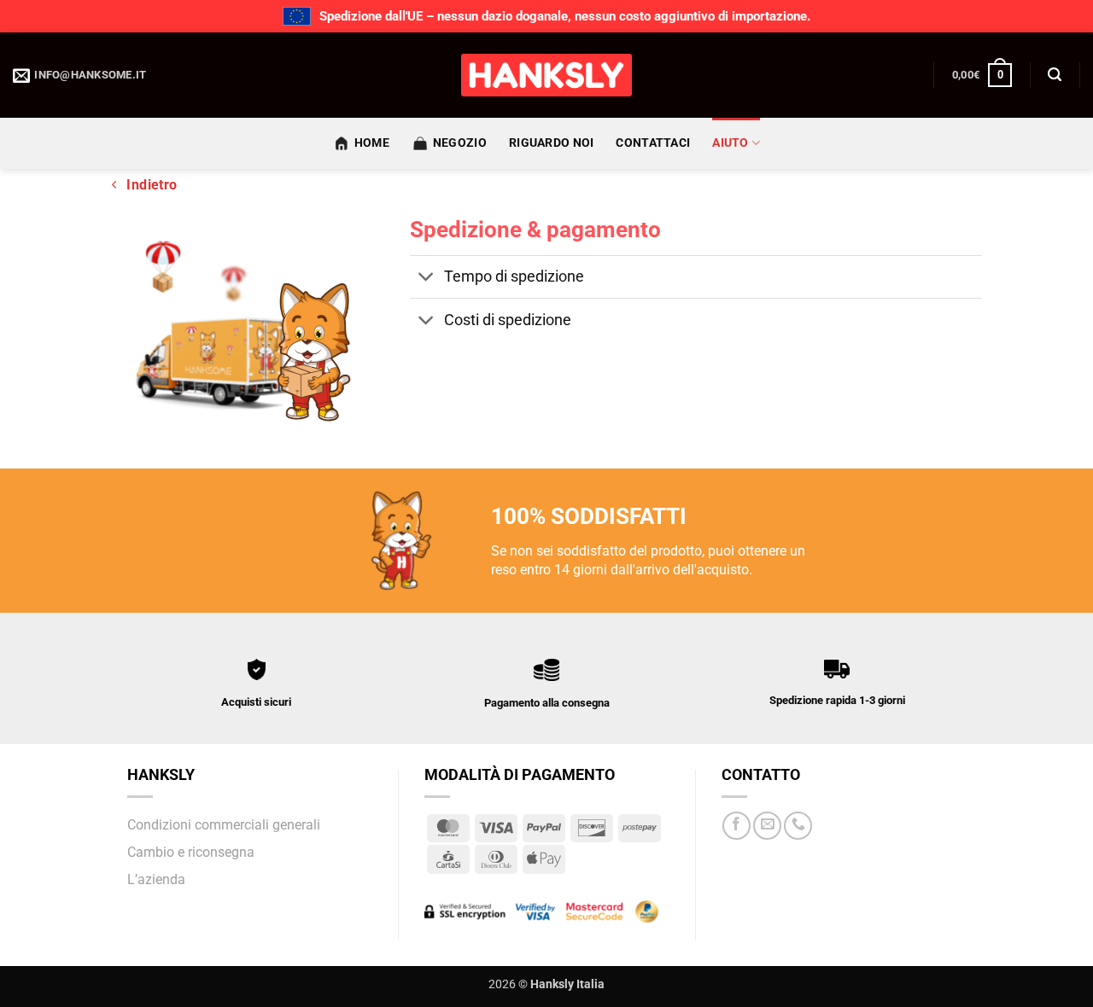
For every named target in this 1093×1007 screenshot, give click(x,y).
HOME (371, 143)
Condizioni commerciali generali (223, 825)
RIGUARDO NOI (551, 143)
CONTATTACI (653, 143)
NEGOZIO (460, 143)
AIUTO (730, 143)
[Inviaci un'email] (767, 826)
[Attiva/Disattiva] (426, 278)
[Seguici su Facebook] (736, 826)
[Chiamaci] (798, 826)
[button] (982, 75)
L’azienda (156, 879)
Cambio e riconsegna (190, 852)
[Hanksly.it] (546, 75)
